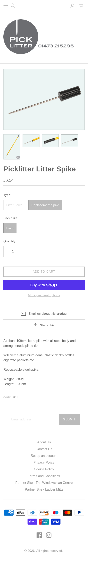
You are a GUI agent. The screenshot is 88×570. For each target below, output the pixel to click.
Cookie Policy (44, 469)
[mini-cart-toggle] (81, 5)
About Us (44, 442)
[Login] (72, 5)
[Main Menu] (5, 5)
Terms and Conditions (44, 476)
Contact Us (44, 449)
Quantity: (9, 241)
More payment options (44, 295)
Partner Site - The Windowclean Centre (44, 483)
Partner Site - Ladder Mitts (44, 489)
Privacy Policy (44, 462)
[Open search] (13, 5)
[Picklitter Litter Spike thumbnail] (11, 147)
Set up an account (44, 456)
